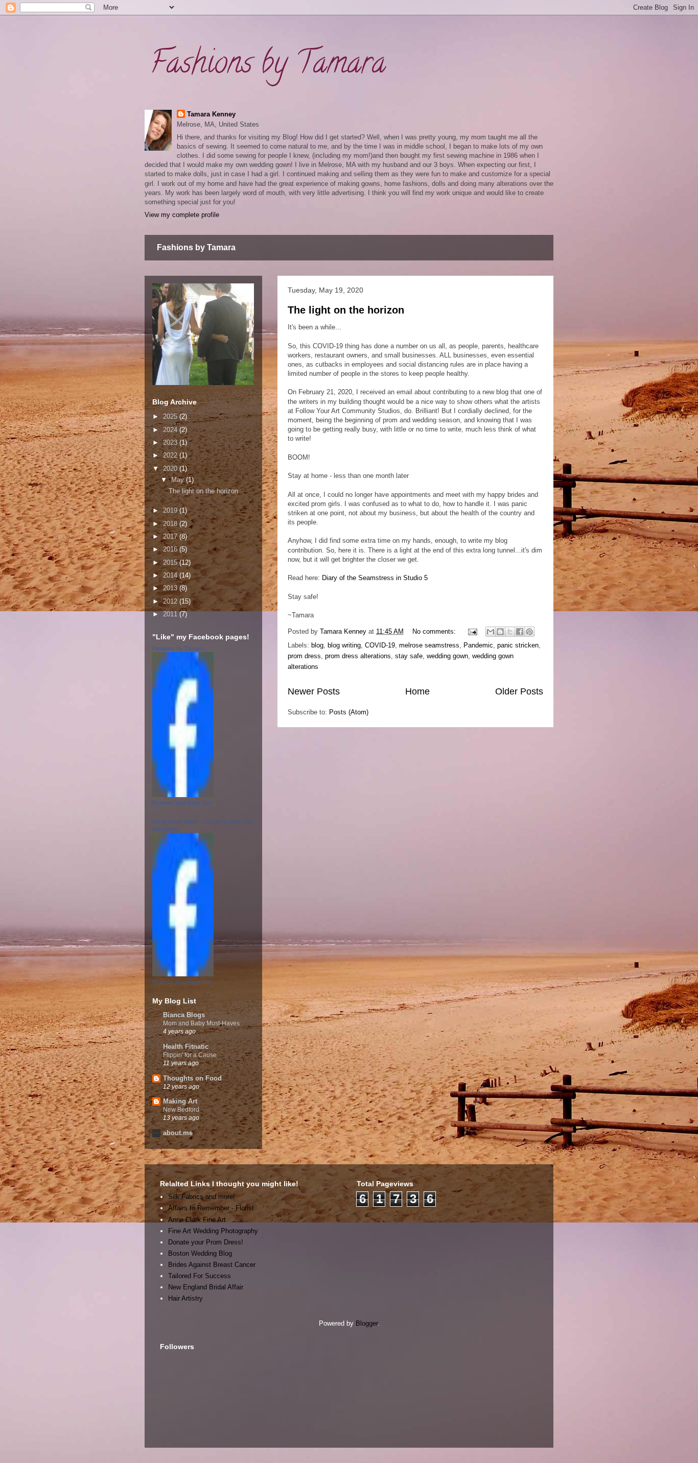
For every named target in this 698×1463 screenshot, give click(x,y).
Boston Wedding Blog (200, 1253)
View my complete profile (182, 215)
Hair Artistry (185, 1298)
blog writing (344, 645)
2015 (171, 562)
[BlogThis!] (500, 632)
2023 (171, 442)
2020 (171, 468)
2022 (171, 455)
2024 (171, 430)
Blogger (367, 1323)
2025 (171, 416)
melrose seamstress (429, 645)
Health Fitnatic (185, 1046)
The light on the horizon (346, 310)
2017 (171, 536)
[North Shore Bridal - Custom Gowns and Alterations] (183, 974)
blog (317, 645)
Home (417, 691)
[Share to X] (510, 632)
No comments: (435, 631)
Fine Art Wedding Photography (213, 1231)
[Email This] (490, 632)
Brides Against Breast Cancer (211, 1264)
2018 (171, 523)
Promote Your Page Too (181, 803)
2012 (171, 601)
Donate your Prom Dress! (205, 1242)
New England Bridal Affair (205, 1287)
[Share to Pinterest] (529, 632)
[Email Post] (471, 631)
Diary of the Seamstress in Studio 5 (375, 578)
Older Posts (519, 691)
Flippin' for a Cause (190, 1055)
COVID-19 (380, 645)
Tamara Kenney (211, 114)
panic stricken (518, 645)
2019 (171, 510)
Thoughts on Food (192, 1078)
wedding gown (447, 656)
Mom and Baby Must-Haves (201, 1023)
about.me (178, 1133)
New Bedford (181, 1109)
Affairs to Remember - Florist (211, 1208)
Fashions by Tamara (268, 66)
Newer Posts (314, 691)
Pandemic (478, 645)
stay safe (409, 656)
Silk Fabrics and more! (201, 1197)
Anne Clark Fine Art (197, 1220)
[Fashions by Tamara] (183, 795)
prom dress (304, 656)
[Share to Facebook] (520, 632)
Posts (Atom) (348, 712)
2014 (171, 575)
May (178, 480)
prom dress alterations (358, 656)
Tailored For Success (199, 1276)
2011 (171, 614)
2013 (171, 588)
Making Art (180, 1101)
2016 (171, 549)
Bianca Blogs (184, 1015)
